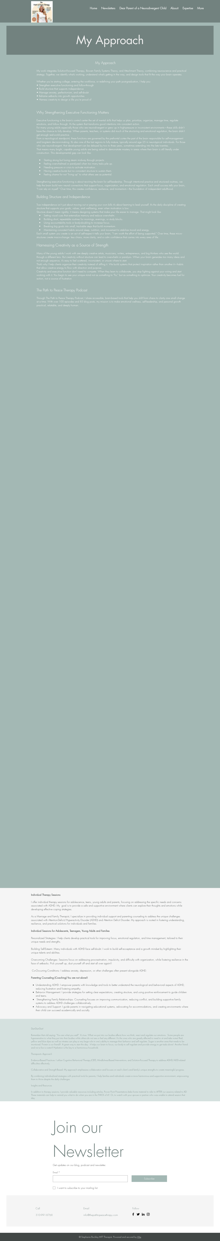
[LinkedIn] (143, 1214)
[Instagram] (148, 1214)
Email (56, 1172)
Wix (139, 1236)
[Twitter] (138, 1214)
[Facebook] (133, 1214)
